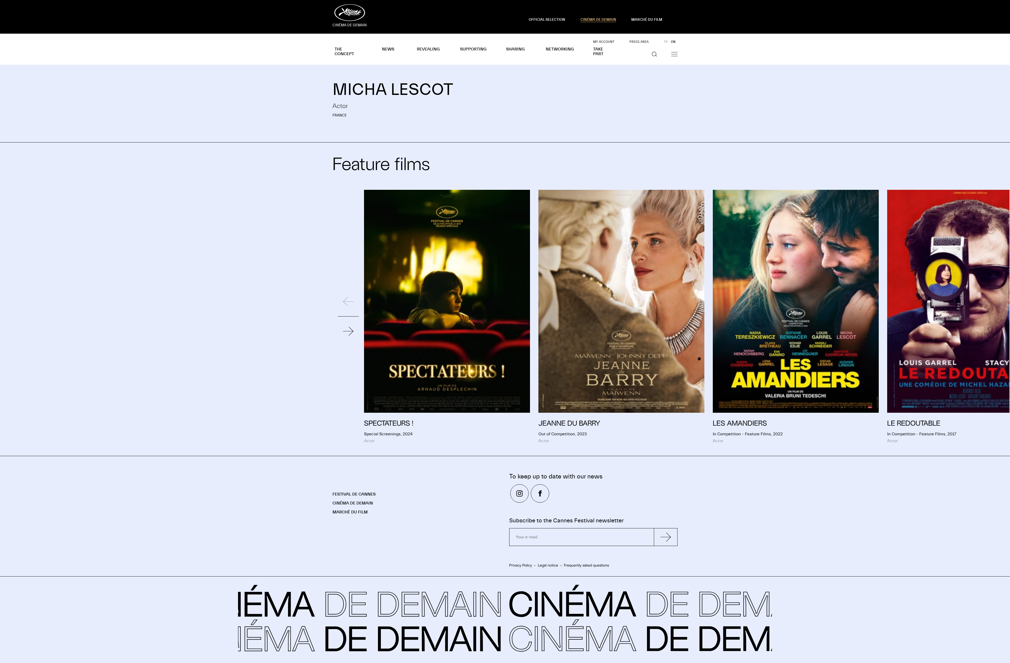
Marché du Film (350, 512)
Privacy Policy (520, 565)
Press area (639, 42)
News (388, 49)
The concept (344, 51)
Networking (560, 49)
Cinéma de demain (352, 503)
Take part (598, 51)
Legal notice (548, 565)
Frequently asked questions (586, 565)
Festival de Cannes (354, 494)
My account (603, 42)
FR (666, 42)
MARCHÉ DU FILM (646, 20)
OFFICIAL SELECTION (547, 20)
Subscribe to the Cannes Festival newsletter (566, 520)
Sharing (515, 49)
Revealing (428, 49)
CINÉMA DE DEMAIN (598, 20)
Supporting (473, 49)
